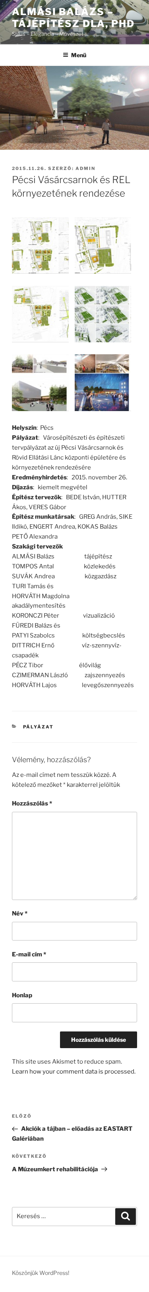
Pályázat (38, 727)
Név (19, 913)
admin (85, 168)
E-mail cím (29, 954)
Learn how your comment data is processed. (73, 1071)
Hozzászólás (32, 803)
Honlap (22, 995)
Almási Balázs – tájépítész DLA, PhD (73, 17)
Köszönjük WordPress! (40, 1272)
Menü (78, 55)
